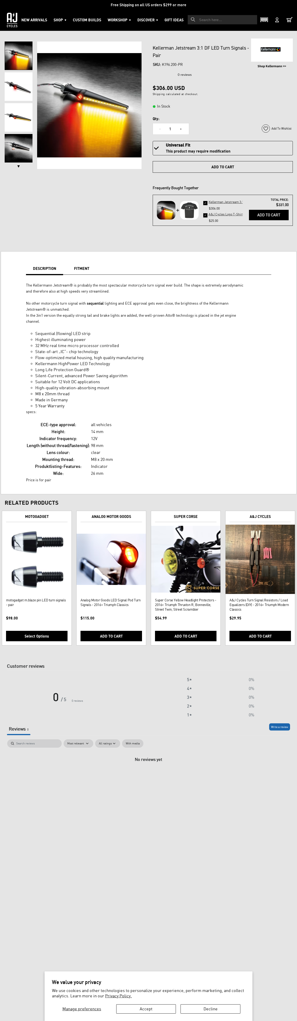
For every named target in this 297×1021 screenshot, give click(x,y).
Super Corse (186, 516)
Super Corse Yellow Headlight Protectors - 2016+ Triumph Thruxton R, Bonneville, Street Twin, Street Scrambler (185, 605)
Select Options (37, 636)
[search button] (193, 19)
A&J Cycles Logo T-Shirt (226, 214)
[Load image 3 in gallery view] (18, 117)
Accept (146, 1008)
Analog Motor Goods (111, 516)
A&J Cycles (260, 516)
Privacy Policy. (118, 995)
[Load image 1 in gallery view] (18, 55)
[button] (119, 19)
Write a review (279, 727)
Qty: (156, 118)
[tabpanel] (148, 774)
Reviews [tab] (19, 729)
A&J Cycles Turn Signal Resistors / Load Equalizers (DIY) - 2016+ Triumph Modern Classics (259, 605)
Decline (210, 1008)
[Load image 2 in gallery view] (18, 86)
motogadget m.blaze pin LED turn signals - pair (36, 602)
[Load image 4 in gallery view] (18, 148)
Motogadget (37, 516)
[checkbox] (132, 743)
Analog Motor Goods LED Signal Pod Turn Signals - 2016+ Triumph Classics (111, 602)
